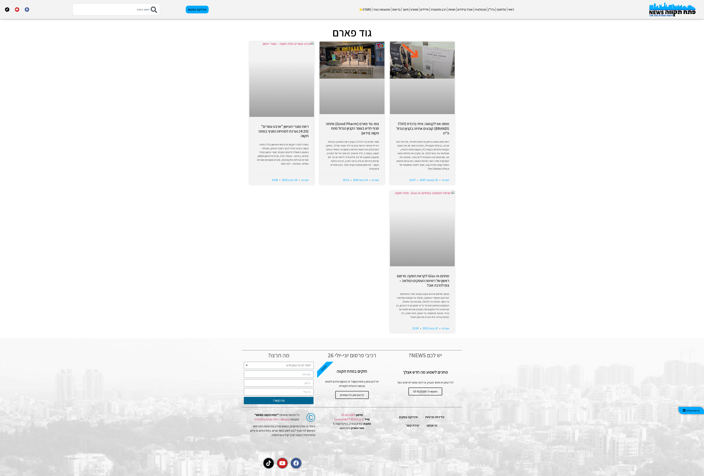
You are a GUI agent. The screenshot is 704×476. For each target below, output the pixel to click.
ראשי (511, 10)
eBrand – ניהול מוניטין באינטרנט (272, 419)
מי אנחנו (432, 425)
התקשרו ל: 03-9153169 (425, 391)
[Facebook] (27, 9)
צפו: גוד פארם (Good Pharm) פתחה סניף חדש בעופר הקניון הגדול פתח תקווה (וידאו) (352, 128)
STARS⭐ (365, 10)
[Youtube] (17, 9)
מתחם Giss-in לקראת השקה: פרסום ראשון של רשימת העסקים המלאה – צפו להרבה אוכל (423, 280)
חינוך (406, 10)
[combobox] (116, 9)
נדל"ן (491, 10)
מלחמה (501, 10)
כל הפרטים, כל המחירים (352, 395)
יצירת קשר (412, 425)
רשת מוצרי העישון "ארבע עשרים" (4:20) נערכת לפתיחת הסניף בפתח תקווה (284, 131)
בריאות (396, 10)
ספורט (414, 10)
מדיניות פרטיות (434, 417)
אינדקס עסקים (408, 417)
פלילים (424, 10)
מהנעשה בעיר (381, 10)
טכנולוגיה (480, 10)
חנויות (451, 10)
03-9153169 (348, 415)
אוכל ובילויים (465, 10)
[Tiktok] (7, 9)
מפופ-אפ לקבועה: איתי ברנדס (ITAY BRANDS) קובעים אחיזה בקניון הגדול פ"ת (422, 128)
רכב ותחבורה (438, 10)
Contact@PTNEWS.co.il (349, 419)
